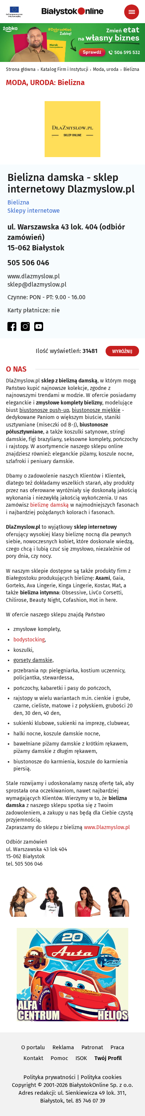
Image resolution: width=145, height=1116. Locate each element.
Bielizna (131, 69)
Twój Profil (108, 1058)
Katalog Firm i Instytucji (64, 69)
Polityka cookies (101, 1077)
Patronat (92, 1047)
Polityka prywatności (49, 1077)
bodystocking (29, 640)
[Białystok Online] (72, 11)
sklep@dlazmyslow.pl (37, 284)
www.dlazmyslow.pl (33, 276)
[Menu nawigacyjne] (131, 11)
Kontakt (33, 1058)
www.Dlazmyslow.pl (107, 827)
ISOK (81, 1058)
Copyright (24, 1085)
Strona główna (21, 69)
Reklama (63, 1047)
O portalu (33, 1047)
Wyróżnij (122, 351)
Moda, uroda (106, 69)
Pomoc (59, 1058)
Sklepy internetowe (33, 210)
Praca (117, 1047)
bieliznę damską (49, 505)
